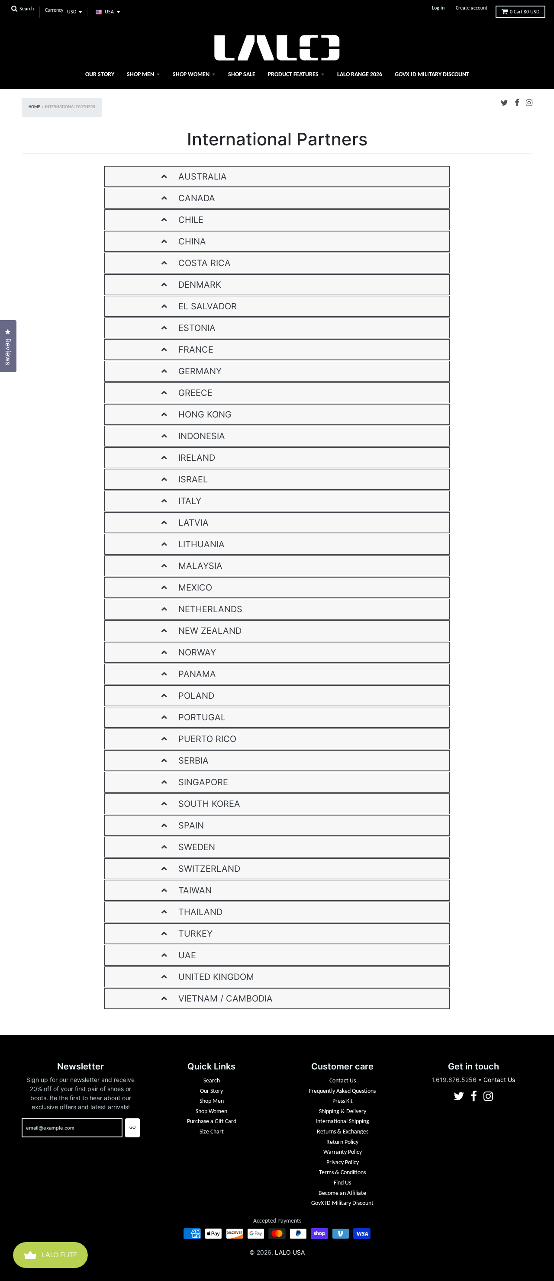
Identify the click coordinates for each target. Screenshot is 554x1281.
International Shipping (342, 1121)
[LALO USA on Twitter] (504, 102)
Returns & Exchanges (342, 1132)
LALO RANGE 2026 (359, 74)
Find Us (342, 1183)
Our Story (99, 74)
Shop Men (140, 74)
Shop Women (191, 74)
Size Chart (212, 1132)
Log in (438, 8)
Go (132, 1127)
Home (34, 107)
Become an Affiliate (342, 1193)
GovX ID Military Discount (432, 74)
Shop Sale (241, 74)
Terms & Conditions (342, 1172)
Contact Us (342, 1081)
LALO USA (290, 1252)
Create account (471, 8)
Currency (54, 10)
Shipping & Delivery (342, 1111)
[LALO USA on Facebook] (517, 102)
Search (211, 1081)
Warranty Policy (342, 1152)
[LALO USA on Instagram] (529, 102)
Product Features (293, 74)
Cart (524, 12)
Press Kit (342, 1101)
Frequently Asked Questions (342, 1091)
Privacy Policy (342, 1162)
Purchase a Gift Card (211, 1121)
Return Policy (342, 1142)
